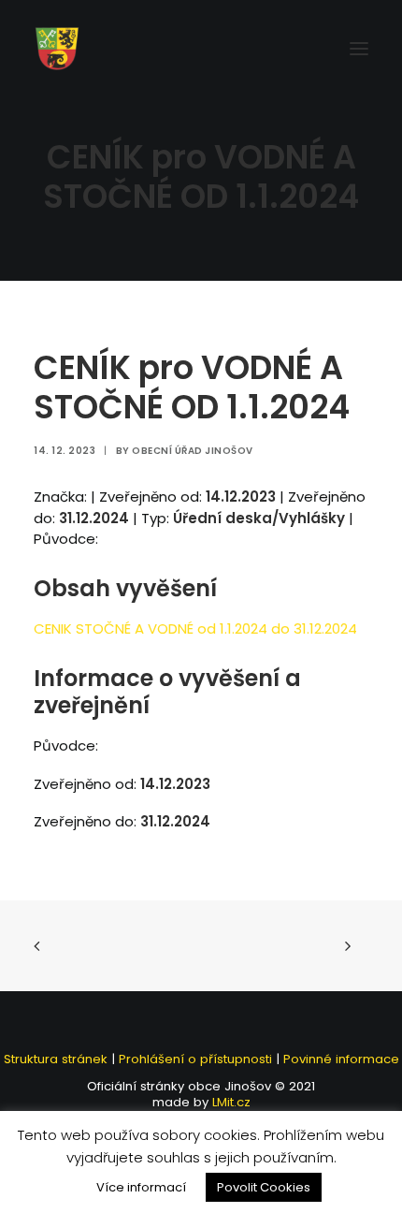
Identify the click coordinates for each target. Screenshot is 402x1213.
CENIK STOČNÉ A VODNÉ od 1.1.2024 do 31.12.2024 (195, 628)
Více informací (141, 1187)
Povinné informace (341, 1059)
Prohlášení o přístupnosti (195, 1059)
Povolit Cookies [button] (263, 1187)
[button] (359, 48)
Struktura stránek (56, 1059)
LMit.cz (229, 1102)
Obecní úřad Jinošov (192, 451)
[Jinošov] (57, 48)
